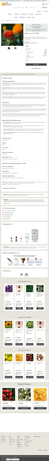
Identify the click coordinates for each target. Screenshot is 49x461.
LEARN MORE (43, 0)
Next (47, 399)
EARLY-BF (10, 0)
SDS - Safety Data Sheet (8, 212)
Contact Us (45, 55)
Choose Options (8, 308)
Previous (1, 399)
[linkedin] (46, 450)
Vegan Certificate (7, 218)
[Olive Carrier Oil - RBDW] (24, 394)
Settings (3, 459)
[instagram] (39, 450)
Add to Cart (45, 7)
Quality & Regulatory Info (8, 214)
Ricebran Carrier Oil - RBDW (39, 401)
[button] (26, 7)
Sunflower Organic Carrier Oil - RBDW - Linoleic (19, 331)
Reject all (8, 459)
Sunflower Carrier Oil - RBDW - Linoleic (8, 331)
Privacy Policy (15, 457)
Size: (28, 48)
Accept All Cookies (15, 459)
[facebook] (42, 450)
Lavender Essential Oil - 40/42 (8, 295)
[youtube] (44, 450)
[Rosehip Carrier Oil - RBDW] (8, 394)
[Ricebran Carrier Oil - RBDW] (40, 394)
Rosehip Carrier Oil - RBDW (7, 401)
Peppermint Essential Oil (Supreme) (28, 295)
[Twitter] (37, 450)
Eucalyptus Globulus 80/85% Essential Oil (39, 295)
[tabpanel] (8, 399)
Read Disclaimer (6, 203)
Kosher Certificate (7, 216)
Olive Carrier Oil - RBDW (23, 401)
